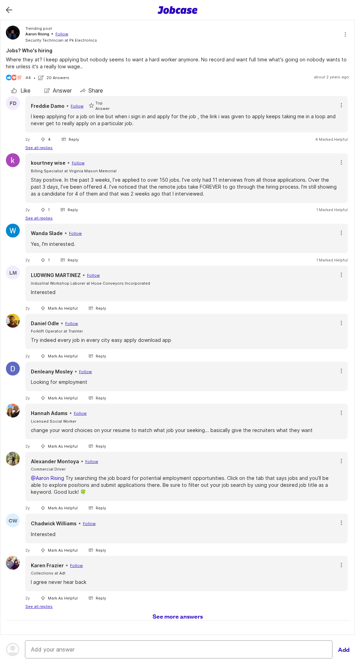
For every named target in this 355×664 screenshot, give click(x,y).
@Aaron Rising (47, 478)
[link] (21, 90)
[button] (341, 105)
